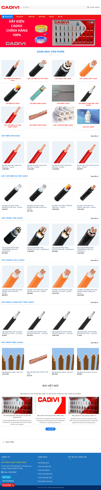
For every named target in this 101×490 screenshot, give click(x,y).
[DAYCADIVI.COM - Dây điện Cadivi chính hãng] (10, 7)
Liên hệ (51, 16)
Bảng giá (32, 16)
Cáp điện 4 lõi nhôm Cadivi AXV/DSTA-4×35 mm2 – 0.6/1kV (12, 206)
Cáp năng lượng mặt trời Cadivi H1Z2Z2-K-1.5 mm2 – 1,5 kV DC (12, 332)
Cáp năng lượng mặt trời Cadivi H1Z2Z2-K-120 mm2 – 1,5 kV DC (37, 332)
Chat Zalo (6, 477)
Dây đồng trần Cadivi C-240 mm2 (12, 372)
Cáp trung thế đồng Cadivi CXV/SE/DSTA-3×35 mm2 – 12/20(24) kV (85, 249)
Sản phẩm (19, 16)
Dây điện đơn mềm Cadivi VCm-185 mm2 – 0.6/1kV (12, 166)
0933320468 (12, 472)
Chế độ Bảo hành (43, 463)
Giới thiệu (42, 16)
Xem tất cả (94, 136)
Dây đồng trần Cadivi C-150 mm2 (62, 372)
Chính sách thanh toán (45, 474)
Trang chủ (8, 16)
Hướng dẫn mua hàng (45, 481)
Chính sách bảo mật (44, 466)
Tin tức (60, 16)
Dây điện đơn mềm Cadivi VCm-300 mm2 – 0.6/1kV (62, 166)
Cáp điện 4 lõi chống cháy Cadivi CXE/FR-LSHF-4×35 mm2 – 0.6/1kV (12, 291)
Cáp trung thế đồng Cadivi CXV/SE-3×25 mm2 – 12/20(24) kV (63, 248)
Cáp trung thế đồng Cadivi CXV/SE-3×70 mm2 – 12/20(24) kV (38, 248)
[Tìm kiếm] (88, 7)
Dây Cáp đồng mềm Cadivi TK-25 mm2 (37, 373)
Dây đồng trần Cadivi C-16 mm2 (87, 372)
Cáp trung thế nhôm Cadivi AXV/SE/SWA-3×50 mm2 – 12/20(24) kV (10, 249)
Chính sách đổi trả (44, 470)
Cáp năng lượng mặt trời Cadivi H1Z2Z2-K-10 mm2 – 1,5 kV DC (87, 332)
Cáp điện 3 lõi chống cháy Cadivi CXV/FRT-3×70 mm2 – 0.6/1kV (62, 290)
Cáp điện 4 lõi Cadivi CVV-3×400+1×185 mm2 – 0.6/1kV (86, 206)
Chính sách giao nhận (45, 477)
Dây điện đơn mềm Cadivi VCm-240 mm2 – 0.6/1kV (37, 166)
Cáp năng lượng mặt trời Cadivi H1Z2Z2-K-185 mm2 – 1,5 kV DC (62, 332)
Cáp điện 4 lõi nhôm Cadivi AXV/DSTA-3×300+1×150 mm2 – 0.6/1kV (37, 207)
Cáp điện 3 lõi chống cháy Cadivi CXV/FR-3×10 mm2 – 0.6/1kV (37, 290)
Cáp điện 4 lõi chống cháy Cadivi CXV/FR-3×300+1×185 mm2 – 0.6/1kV (87, 291)
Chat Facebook (8, 481)
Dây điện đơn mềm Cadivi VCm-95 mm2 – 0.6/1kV (88, 166)
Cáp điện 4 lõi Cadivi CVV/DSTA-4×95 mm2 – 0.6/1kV (62, 206)
